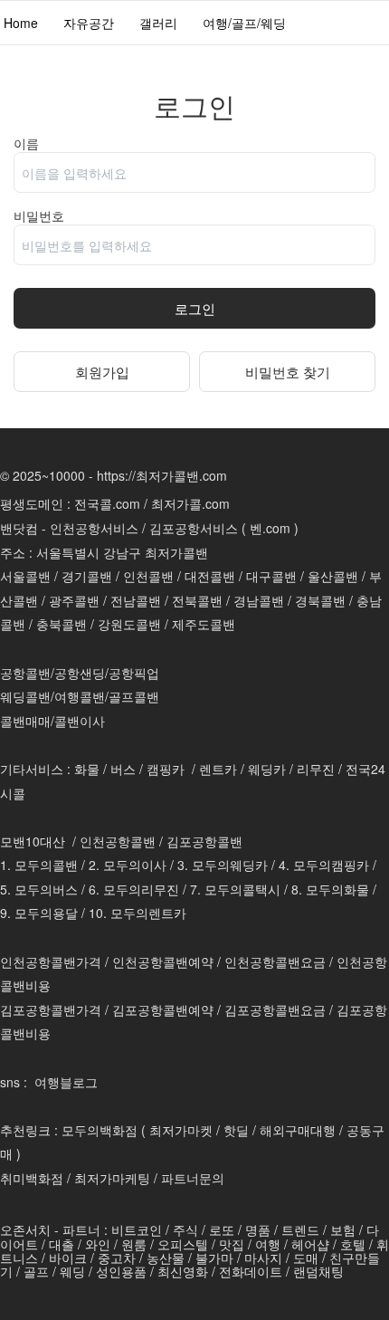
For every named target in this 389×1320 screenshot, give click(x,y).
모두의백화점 (100, 1130)
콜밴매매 (25, 721)
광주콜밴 (74, 600)
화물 (87, 769)
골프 (36, 1271)
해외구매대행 (298, 1130)
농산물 (166, 1257)
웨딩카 (267, 769)
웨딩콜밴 (25, 696)
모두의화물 (337, 889)
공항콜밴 (25, 673)
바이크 (68, 1257)
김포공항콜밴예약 (162, 1009)
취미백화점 (31, 1178)
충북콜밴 (61, 624)
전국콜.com (107, 503)
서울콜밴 (25, 576)
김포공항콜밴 (204, 841)
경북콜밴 (320, 600)
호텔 (352, 1244)
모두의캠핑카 (331, 865)
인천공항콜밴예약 (162, 961)
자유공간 (88, 23)
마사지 (263, 1257)
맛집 (231, 1244)
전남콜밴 (135, 600)
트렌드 (300, 1229)
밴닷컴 (19, 528)
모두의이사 (134, 865)
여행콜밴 (79, 696)
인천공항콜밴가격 (50, 961)
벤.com (270, 528)
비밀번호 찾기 (287, 371)
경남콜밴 (258, 600)
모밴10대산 (32, 841)
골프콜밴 (134, 696)
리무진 (316, 769)
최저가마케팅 (112, 1178)
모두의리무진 (141, 889)
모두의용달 (46, 913)
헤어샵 (310, 1244)
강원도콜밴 (129, 624)
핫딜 (236, 1130)
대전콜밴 (210, 576)
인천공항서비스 (94, 528)
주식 (185, 1229)
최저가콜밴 (176, 552)
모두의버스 (46, 889)
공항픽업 (134, 673)
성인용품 (121, 1271)
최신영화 (182, 1271)
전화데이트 (250, 1271)
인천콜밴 (148, 576)
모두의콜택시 (242, 889)
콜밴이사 (79, 721)
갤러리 (158, 23)
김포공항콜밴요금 (275, 1009)
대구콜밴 (271, 576)
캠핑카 (166, 769)
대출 (61, 1244)
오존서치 (25, 1229)
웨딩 (72, 1271)
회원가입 (102, 371)
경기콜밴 (87, 576)
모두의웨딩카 (230, 865)
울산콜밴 (333, 576)
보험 (343, 1229)
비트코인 (136, 1229)
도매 (305, 1257)
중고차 (117, 1257)
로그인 (195, 308)
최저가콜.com (190, 503)
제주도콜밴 (203, 624)
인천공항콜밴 (118, 841)
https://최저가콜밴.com (162, 475)
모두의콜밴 (46, 865)
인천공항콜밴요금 (275, 961)
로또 (221, 1229)
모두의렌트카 (148, 913)
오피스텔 (182, 1244)
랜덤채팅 (318, 1271)
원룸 (134, 1244)
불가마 (214, 1257)
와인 (97, 1244)
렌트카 (218, 769)
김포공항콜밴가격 (50, 1009)
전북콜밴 (197, 600)
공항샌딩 (79, 673)
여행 (267, 1244)
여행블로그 (66, 1082)
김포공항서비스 (193, 528)
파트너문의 (192, 1178)
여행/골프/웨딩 (244, 23)
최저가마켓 (181, 1130)
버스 (123, 769)
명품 (257, 1229)
